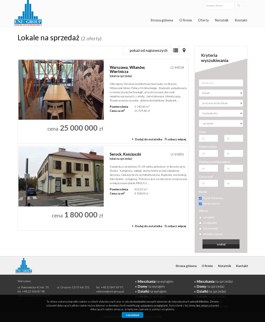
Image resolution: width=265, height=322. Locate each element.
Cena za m (206, 176)
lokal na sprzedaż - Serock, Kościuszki (103, 188)
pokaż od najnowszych (148, 50)
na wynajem (155, 281)
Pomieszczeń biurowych (214, 161)
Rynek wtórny (211, 203)
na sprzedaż (215, 281)
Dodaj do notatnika (148, 139)
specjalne (208, 217)
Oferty (203, 20)
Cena (202, 132)
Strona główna (162, 20)
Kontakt (241, 20)
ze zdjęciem (210, 222)
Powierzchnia (208, 146)
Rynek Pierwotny (213, 198)
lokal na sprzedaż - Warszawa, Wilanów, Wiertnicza (103, 101)
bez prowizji (210, 228)
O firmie (185, 20)
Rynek (203, 191)
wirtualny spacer (213, 234)
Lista (175, 50)
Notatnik (222, 20)
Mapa (184, 50)
